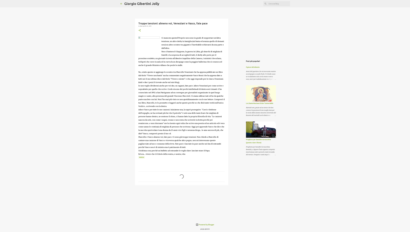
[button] (139, 30)
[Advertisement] (181, 203)
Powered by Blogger (206, 225)
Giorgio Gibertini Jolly (141, 4)
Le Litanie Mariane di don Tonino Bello (259, 103)
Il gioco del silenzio (253, 67)
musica (141, 157)
